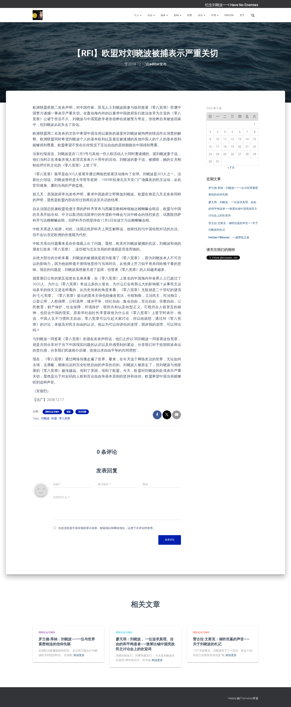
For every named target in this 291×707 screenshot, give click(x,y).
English (229, 15)
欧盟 (54, 418)
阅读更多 (79, 655)
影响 (176, 15)
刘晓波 (45, 418)
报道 (69, 412)
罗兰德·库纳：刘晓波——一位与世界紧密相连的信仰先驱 (67, 641)
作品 (150, 15)
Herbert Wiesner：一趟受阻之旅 (228, 237)
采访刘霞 (82, 412)
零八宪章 (64, 418)
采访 (200, 15)
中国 (214, 15)
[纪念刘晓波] (38, 15)
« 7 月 (231, 167)
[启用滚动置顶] (283, 699)
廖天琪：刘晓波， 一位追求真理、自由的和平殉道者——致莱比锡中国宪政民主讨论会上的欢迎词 (232, 209)
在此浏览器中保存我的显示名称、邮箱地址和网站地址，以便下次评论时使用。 (106, 528)
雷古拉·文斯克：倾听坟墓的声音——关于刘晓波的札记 (221, 641)
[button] (141, 15)
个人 (137, 15)
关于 (242, 15)
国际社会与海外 (52, 412)
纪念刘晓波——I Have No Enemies (231, 5)
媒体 (163, 15)
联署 (189, 15)
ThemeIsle (246, 698)
